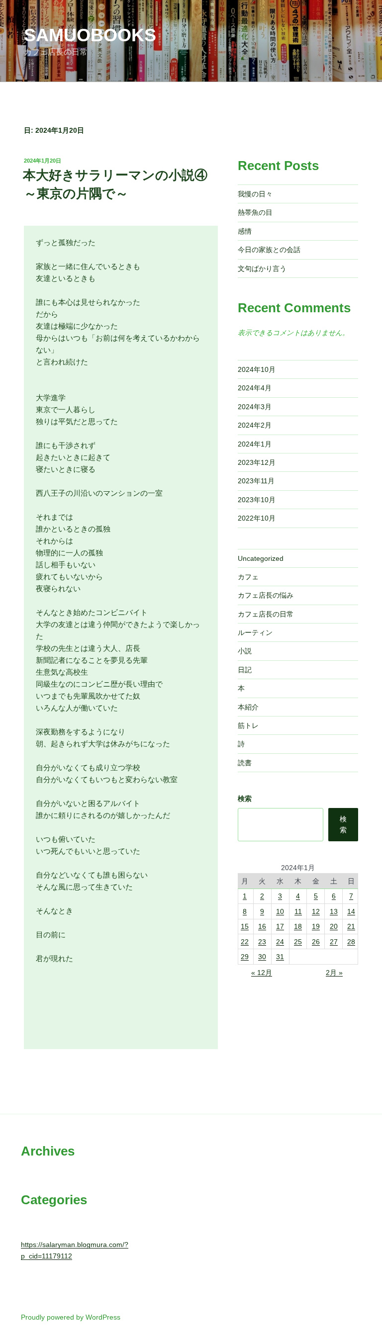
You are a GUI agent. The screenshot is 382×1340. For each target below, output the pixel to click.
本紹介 (248, 707)
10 (280, 911)
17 (280, 926)
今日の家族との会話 (269, 250)
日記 (245, 670)
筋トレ (248, 725)
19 (316, 926)
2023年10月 (257, 500)
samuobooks (90, 35)
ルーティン (255, 632)
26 (316, 942)
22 (245, 942)
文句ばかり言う (262, 268)
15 (245, 926)
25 (298, 942)
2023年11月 (256, 481)
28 (351, 942)
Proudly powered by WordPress (70, 1317)
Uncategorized (261, 558)
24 (280, 942)
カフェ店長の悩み (265, 595)
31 (280, 957)
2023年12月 (257, 462)
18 (298, 926)
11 (298, 911)
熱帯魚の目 (255, 212)
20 (334, 926)
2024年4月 (255, 388)
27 (334, 942)
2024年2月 (255, 425)
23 (262, 942)
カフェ (248, 577)
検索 (245, 799)
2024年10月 (257, 369)
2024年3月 (255, 407)
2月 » (334, 973)
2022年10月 (257, 518)
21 (351, 926)
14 (351, 911)
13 (334, 911)
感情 (245, 231)
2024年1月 (255, 444)
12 (316, 911)
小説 (245, 651)
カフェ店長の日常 (265, 614)
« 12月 (261, 973)
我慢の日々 (255, 194)
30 (262, 957)
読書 (245, 763)
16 (262, 926)
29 (245, 957)
